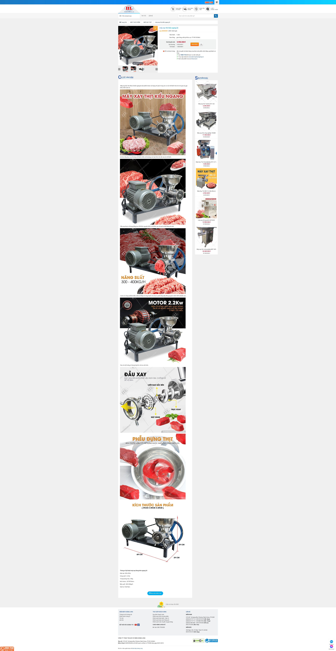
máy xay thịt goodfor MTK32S (206, 220)
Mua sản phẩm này (155, 593)
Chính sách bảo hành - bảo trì (161, 618)
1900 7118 (183, 55)
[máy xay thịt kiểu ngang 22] (125, 69)
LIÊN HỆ (151, 15)
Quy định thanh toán (158, 614)
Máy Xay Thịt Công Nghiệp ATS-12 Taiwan (207, 162)
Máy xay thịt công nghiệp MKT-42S (206, 249)
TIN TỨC (143, 15)
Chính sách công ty (124, 616)
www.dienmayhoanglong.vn (196, 57)
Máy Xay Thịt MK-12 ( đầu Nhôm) (206, 191)
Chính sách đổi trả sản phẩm (161, 616)
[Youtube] (136, 624)
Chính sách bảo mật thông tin (161, 620)
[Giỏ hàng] (216, 2)
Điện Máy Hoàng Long (137, 648)
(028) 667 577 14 (190, 619)
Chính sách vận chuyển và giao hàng (163, 622)
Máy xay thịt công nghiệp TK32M (206, 133)
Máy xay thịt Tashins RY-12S (206, 104)
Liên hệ (121, 620)
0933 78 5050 (189, 624)
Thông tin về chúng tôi (125, 614)
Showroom (194, 58)
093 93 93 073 (200, 619)
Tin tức (121, 618)
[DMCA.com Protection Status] (198, 640)
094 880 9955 (200, 621)
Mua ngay (195, 44)
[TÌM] (216, 16)
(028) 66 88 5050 (190, 622)
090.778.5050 (161, 627)
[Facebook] (138, 624)
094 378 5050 (200, 622)
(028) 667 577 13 (190, 621)
